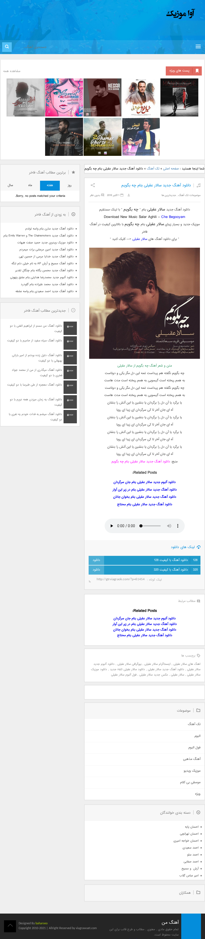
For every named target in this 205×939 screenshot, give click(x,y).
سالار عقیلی (139, 239)
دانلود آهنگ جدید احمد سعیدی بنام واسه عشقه (44, 291)
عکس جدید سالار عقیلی (153, 674)
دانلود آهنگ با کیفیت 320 (176, 570)
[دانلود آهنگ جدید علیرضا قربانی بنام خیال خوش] (141, 97)
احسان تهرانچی (189, 833)
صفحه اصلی (171, 169)
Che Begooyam (173, 217)
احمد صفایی (191, 861)
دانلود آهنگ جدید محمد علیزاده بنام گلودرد (47, 284)
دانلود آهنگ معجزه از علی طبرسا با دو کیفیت (34, 384)
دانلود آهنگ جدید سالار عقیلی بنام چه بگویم (156, 185)
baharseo (42, 923)
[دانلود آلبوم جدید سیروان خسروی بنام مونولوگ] (179, 97)
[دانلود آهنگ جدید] (136, 14)
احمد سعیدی (191, 847)
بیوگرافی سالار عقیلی (129, 664)
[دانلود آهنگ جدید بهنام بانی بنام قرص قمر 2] (102, 137)
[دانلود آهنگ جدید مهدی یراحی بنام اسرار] (26, 97)
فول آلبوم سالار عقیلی (123, 674)
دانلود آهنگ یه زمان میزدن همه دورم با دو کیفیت (36, 402)
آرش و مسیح (190, 868)
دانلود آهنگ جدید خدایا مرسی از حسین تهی (46, 256)
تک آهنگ (153, 169)
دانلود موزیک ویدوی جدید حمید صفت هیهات (45, 242)
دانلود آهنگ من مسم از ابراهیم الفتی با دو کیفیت (36, 328)
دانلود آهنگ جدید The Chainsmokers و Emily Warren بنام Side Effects (38, 235)
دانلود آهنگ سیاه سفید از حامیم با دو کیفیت (34, 340)
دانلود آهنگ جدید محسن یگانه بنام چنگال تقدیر (44, 270)
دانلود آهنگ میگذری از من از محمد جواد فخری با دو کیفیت (37, 373)
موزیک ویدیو (192, 771)
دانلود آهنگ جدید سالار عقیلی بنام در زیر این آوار (145, 490)
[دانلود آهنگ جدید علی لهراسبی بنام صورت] (64, 97)
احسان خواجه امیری (186, 840)
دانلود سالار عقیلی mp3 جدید (127, 669)
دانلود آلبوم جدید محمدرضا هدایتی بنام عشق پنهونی (42, 277)
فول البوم (194, 748)
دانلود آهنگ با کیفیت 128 (176, 560)
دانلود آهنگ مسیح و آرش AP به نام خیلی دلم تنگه (42, 263)
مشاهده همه (11, 71)
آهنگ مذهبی (191, 759)
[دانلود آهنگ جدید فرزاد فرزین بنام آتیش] (141, 137)
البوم (197, 736)
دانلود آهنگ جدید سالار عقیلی (166, 669)
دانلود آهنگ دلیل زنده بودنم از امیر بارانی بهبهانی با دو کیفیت (37, 358)
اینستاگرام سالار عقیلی (157, 664)
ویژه (197, 794)
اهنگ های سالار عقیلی (187, 664)
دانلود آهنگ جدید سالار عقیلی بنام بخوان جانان (144, 497)
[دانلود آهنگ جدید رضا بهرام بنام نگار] (102, 97)
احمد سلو (193, 854)
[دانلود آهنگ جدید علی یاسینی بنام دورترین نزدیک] (64, 137)
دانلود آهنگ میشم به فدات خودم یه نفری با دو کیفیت (35, 417)
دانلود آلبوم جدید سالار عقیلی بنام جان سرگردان (144, 482)
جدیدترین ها (168, 195)
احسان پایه (192, 826)
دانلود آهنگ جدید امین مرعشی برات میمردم (46, 249)
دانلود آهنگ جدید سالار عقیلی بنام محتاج (144, 504)
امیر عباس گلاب (189, 875)
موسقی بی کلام (190, 782)
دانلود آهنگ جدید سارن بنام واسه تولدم (49, 228)
